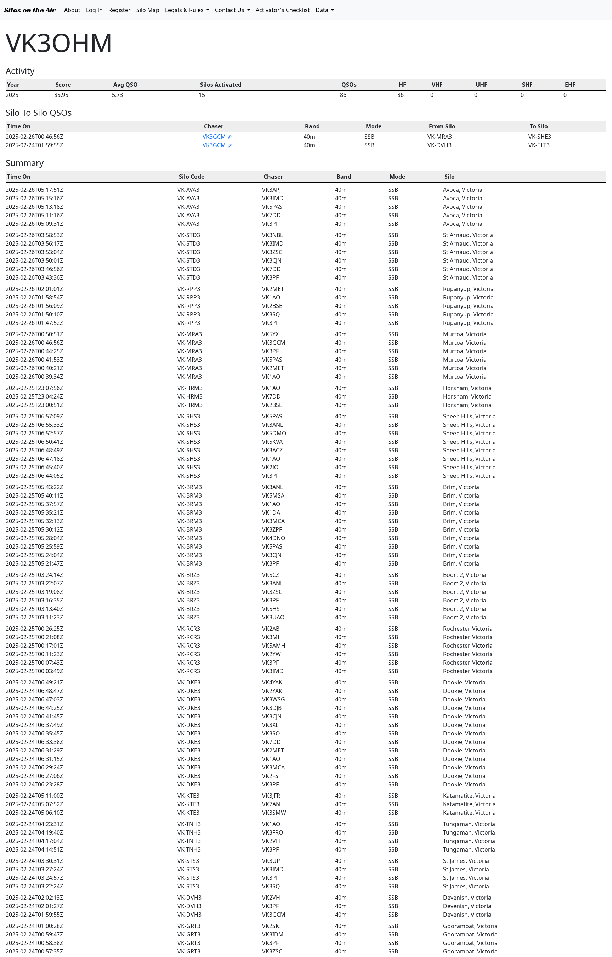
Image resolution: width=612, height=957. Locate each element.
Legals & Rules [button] (185, 10)
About (73, 10)
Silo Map (149, 11)
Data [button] (323, 10)
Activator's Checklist (284, 11)
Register (121, 10)
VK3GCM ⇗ (217, 137)
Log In (96, 11)
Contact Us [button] (230, 10)
